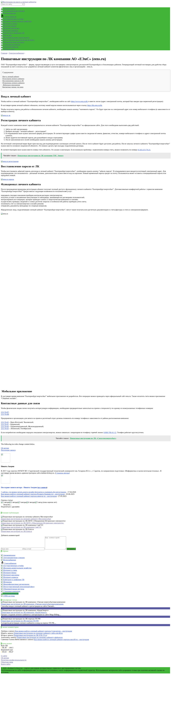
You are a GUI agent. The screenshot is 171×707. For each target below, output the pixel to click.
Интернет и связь (10, 24)
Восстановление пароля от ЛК (13, 81)
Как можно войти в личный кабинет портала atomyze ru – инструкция (29, 496)
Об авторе (5, 448)
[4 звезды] (30, 502)
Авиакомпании (9, 9)
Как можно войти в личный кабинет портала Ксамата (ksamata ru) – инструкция (33, 494)
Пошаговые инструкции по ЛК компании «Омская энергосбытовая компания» (32, 604)
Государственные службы (13, 19)
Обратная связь (7, 662)
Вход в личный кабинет (10, 76)
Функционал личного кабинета (13, 83)
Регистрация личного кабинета (13, 79)
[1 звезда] (5, 502)
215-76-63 (5, 429)
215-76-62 (5, 422)
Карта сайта (5, 664)
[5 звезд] (38, 502)
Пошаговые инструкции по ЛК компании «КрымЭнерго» (24, 612)
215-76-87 (5, 412)
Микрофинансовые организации (16, 38)
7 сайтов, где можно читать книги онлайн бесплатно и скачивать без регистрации (33, 492)
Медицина (7, 35)
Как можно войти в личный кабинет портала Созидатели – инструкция (43, 631)
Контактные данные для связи (12, 87)
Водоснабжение (9, 13)
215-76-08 (5, 414)
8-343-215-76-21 (144, 150)
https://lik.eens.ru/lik (94, 105)
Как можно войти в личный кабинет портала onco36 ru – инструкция (61, 639)
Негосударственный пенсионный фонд (18, 40)
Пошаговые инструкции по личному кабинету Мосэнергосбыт (26, 519)
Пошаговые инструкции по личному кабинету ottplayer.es (40, 637)
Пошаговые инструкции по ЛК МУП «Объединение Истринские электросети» (32, 523)
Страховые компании (11, 45)
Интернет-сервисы (10, 31)
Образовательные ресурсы (13, 42)
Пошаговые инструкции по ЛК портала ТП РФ (20, 621)
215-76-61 (5, 424)
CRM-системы (9, 49)
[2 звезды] (13, 502)
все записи (42, 487)
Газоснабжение (10, 17)
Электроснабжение (10, 47)
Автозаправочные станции (14, 11)
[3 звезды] (22, 502)
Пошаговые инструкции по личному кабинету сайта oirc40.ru (38, 633)
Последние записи (8, 450)
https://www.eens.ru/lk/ (79, 101)
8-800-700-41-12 (110, 432)
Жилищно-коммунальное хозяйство (17, 21)
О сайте (4, 656)
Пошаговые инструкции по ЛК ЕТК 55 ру (30, 635)
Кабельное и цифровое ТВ (13, 33)
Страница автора (62, 473)
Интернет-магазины (11, 28)
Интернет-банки (9, 26)
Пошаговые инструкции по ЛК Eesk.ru (16, 531)
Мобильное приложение (11, 85)
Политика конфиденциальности (13, 660)
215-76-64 (5, 426)
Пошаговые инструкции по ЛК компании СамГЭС (21, 527)
